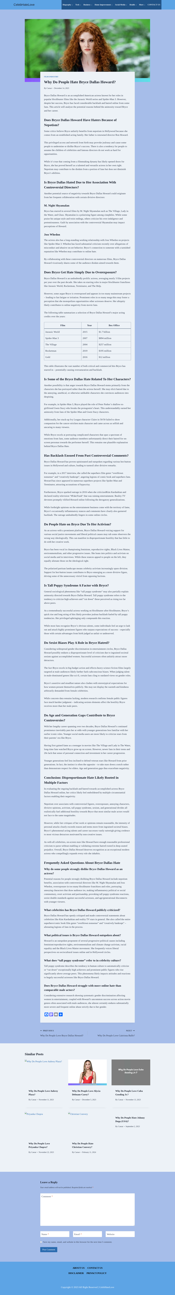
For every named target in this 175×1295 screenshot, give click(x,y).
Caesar (49, 88)
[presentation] (44, 1072)
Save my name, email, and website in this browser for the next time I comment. (77, 1242)
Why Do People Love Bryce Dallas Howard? (61, 1033)
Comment (47, 1196)
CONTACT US (154, 5)
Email (78, 1234)
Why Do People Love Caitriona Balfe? (116, 1033)
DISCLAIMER (76, 1273)
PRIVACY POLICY (97, 1273)
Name (45, 1234)
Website (111, 1234)
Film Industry (51, 77)
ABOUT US (79, 1268)
